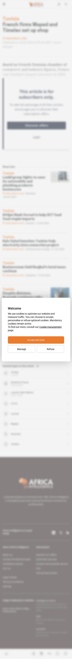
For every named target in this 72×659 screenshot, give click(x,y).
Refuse (50, 349)
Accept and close (36, 339)
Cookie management (50, 326)
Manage (21, 349)
